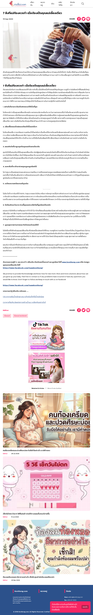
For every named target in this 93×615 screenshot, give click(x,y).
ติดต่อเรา (72, 3)
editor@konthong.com (75, 597)
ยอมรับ (85, 607)
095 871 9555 (71, 600)
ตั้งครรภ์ (7, 316)
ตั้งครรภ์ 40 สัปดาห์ (20, 316)
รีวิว (52, 3)
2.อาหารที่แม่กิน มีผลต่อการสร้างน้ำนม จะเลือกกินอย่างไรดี (24, 302)
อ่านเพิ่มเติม (56, 609)
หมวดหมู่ (43, 3)
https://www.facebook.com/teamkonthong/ (23, 267)
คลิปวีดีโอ (60, 3)
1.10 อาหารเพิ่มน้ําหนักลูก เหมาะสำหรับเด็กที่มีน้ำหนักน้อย (23, 296)
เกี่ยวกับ (32, 3)
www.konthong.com (71, 262)
